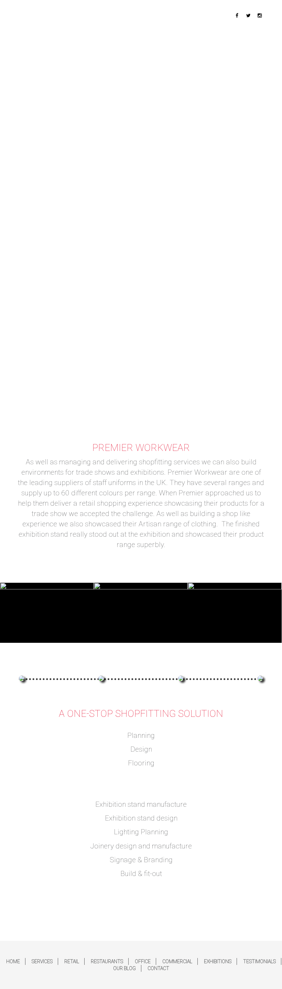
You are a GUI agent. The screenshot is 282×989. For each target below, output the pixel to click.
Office (143, 961)
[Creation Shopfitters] (60, 24)
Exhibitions (217, 961)
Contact (158, 968)
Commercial (177, 961)
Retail (71, 961)
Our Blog (124, 968)
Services (42, 961)
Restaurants (107, 961)
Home (13, 961)
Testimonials (259, 961)
